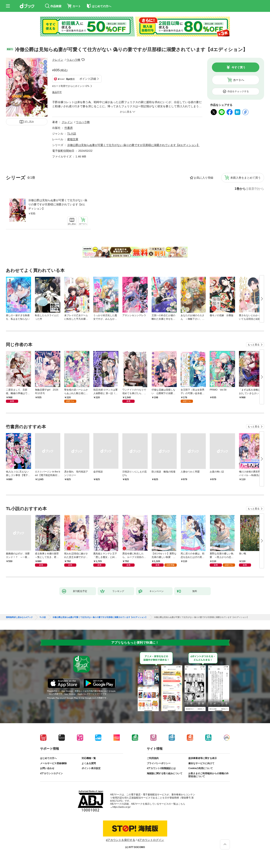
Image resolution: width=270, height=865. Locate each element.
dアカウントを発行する (120, 839)
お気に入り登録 (203, 177)
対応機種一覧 (89, 758)
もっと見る (254, 344)
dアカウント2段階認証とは (161, 768)
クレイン (57, 59)
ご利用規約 (153, 758)
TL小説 (71, 133)
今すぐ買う (238, 67)
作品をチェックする (238, 91)
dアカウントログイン (51, 773)
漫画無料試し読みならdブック (19, 617)
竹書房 (68, 127)
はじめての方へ (48, 758)
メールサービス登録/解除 (53, 763)
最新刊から (256, 188)
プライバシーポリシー (159, 763)
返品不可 (57, 92)
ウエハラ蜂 (73, 59)
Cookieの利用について (200, 768)
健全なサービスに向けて (201, 763)
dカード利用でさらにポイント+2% (70, 86)
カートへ (238, 80)
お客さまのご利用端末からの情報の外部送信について (208, 775)
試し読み (29, 121)
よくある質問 (89, 763)
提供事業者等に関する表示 (202, 758)
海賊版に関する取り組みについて (164, 773)
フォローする (83, 60)
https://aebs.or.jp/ (121, 807)
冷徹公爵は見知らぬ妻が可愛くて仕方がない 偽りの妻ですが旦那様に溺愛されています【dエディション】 (57, 204)
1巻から (240, 188)
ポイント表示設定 (91, 768)
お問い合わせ (47, 768)
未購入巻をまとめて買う (245, 177)
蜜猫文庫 (72, 139)
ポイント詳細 (87, 78)
